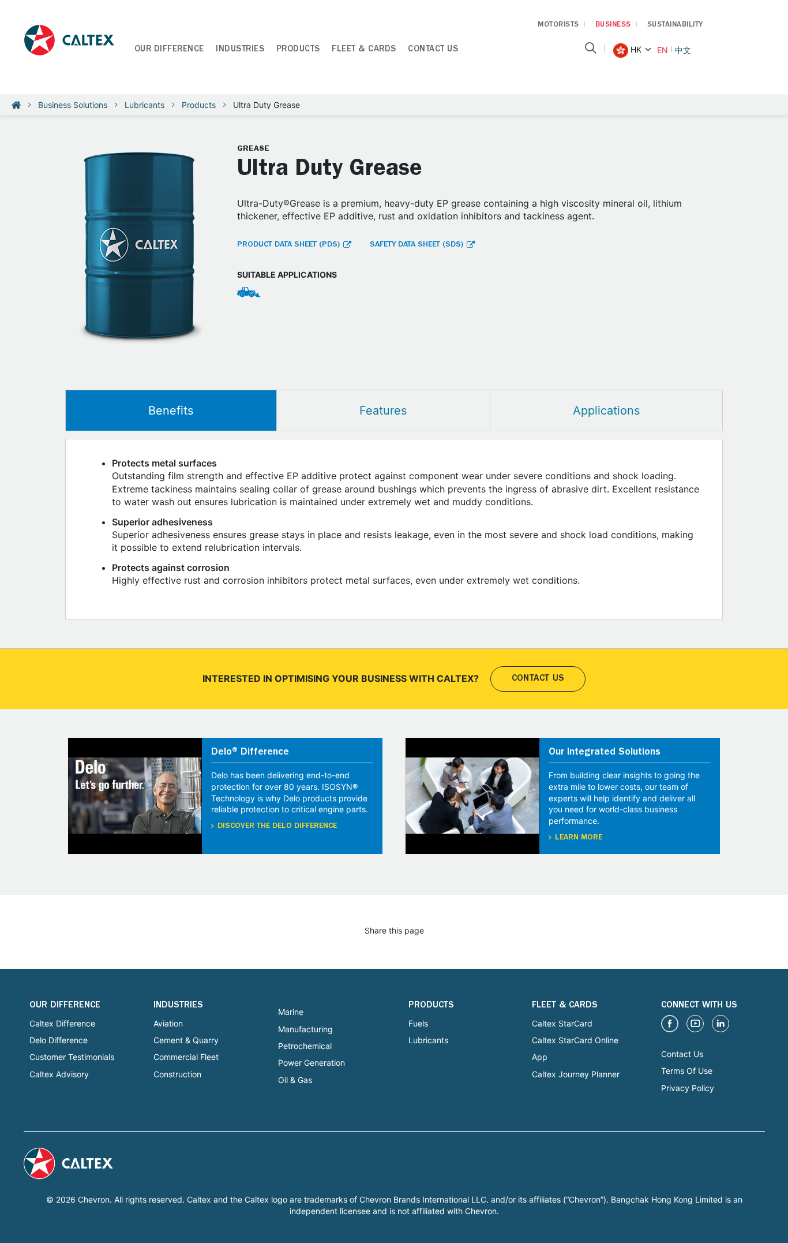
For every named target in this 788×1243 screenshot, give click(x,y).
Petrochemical (305, 1046)
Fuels (418, 1023)
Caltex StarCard (562, 1023)
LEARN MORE (578, 838)
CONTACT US (538, 679)
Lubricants (144, 105)
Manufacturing (305, 1029)
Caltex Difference (62, 1023)
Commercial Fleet (186, 1057)
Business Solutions (72, 105)
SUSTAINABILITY (675, 25)
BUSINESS (613, 25)
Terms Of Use (686, 1071)
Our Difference (169, 50)
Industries (240, 50)
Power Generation (311, 1062)
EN (662, 50)
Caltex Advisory (59, 1074)
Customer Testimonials (71, 1057)
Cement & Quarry (186, 1040)
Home (16, 105)
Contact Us (433, 50)
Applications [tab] (606, 410)
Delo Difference (58, 1040)
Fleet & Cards (364, 50)
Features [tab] (383, 410)
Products (298, 50)
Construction (177, 1074)
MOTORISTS (558, 25)
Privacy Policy (687, 1088)
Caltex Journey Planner (576, 1074)
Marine (290, 1012)
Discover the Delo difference (277, 826)
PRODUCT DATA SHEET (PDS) (288, 245)
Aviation (168, 1023)
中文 (683, 50)
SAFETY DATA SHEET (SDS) (416, 245)
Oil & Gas (295, 1080)
